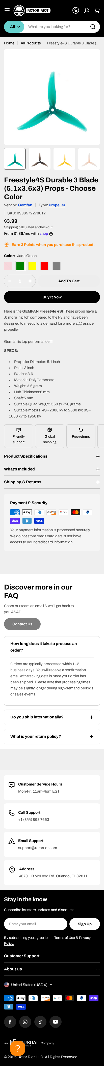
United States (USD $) (29, 985)
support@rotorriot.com (37, 848)
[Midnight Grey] (57, 266)
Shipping (11, 227)
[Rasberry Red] (44, 266)
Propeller (57, 205)
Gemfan (25, 205)
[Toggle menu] (7, 10)
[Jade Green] (20, 266)
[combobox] (52, 27)
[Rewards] (76, 10)
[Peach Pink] (8, 266)
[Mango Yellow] (32, 266)
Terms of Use (64, 938)
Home (9, 43)
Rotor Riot (26, 1057)
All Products (31, 43)
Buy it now (52, 297)
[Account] (87, 10)
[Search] (93, 27)
